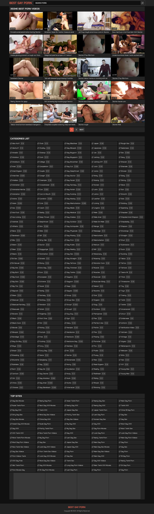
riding (98, 378)
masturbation (101, 240)
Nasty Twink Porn (100, 438)
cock (43, 157)
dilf (42, 235)
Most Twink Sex (127, 428)
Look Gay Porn (99, 433)
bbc (15, 240)
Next (82, 130)
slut (124, 189)
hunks (71, 383)
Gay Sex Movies (18, 401)
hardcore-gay (75, 341)
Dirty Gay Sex (17, 415)
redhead (99, 374)
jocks (98, 171)
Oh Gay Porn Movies (46, 470)
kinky (98, 176)
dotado (44, 258)
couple (44, 171)
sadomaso (127, 148)
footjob (44, 332)
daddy (44, 212)
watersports (128, 346)
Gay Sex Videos (18, 451)
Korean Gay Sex (100, 419)
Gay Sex (42, 442)
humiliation (73, 369)
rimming (99, 387)
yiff (124, 364)
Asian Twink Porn (73, 401)
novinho (99, 291)
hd (70, 351)
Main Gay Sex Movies (101, 447)
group (71, 295)
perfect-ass (101, 323)
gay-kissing (73, 199)
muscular (99, 277)
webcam (126, 351)
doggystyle (46, 249)
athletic (17, 226)
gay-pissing (73, 235)
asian (17, 203)
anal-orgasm (19, 171)
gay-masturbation (76, 203)
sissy (125, 176)
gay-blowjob (74, 148)
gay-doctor (73, 176)
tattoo (126, 263)
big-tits (17, 286)
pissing (99, 337)
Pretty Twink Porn (46, 428)
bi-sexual (18, 263)
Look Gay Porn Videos (129, 433)
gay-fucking (74, 194)
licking (99, 203)
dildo (43, 231)
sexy (125, 157)
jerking (99, 157)
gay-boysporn (74, 157)
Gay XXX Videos (100, 461)
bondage (18, 337)
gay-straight (74, 258)
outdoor (99, 309)
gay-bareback (47, 387)
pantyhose (100, 314)
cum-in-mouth (47, 194)
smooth (126, 194)
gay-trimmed (74, 268)
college (44, 162)
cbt (15, 378)
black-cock (18, 323)
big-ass (17, 268)
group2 (71, 309)
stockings (127, 231)
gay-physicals (74, 231)
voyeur (126, 341)
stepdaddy (127, 222)
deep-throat (46, 217)
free (43, 337)
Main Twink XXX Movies (102, 465)
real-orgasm (101, 364)
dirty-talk (45, 240)
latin (98, 189)
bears (16, 254)
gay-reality (73, 249)
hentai (71, 355)
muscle (99, 268)
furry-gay (45, 351)
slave (125, 185)
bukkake (17, 364)
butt (16, 369)
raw (98, 360)
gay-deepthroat (75, 171)
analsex (17, 180)
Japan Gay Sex (72, 410)
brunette (18, 360)
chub (43, 143)
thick (125, 277)
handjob (72, 327)
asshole (17, 222)
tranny (126, 295)
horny (71, 364)
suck (125, 249)
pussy (98, 355)
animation (18, 194)
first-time (45, 318)
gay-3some (46, 374)
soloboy (126, 203)
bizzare (17, 314)
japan (98, 143)
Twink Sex (70, 461)
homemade (73, 360)
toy (124, 286)
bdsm (16, 245)
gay (43, 364)
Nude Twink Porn (18, 405)
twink (125, 300)
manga (98, 226)
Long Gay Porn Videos (75, 465)
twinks (126, 304)
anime (17, 199)
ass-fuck (18, 212)
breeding (17, 355)
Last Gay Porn (72, 470)
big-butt (17, 272)
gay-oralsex (73, 217)
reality (99, 369)
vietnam (126, 332)
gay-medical (73, 212)
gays (71, 286)
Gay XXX (15, 428)
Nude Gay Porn (45, 424)
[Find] (142, 3)
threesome (127, 281)
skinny (126, 180)
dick (43, 226)
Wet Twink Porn (18, 465)
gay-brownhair (74, 162)
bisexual (17, 300)
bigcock (17, 291)
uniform (126, 323)
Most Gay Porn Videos (20, 442)
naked (98, 286)
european (45, 277)
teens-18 (126, 272)
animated (18, 185)
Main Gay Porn (99, 442)
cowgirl (44, 176)
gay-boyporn (74, 153)
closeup (44, 153)
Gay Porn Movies (100, 428)
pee (97, 318)
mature (99, 245)
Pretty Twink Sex (73, 415)
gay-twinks (74, 272)
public (98, 351)
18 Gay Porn (125, 456)
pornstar (99, 341)
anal (16, 166)
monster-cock (101, 263)
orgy (98, 304)
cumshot (45, 199)
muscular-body (102, 281)
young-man (127, 369)
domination (46, 254)
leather (99, 199)
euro (43, 272)
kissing (98, 180)
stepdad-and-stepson (132, 217)
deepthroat (46, 222)
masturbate (100, 235)
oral (98, 295)
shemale (126, 166)
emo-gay (45, 268)
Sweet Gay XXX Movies (21, 424)
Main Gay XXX (99, 456)
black (16, 318)
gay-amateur (47, 378)
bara (16, 231)
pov (97, 346)
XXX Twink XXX (18, 433)
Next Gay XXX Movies (47, 405)
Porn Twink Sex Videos (47, 451)
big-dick (18, 281)
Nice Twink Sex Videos (20, 447)
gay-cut (72, 166)
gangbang (45, 360)
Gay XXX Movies (45, 465)
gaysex (72, 291)
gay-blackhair (74, 143)
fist (43, 323)
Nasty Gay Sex (99, 401)
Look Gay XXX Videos (47, 447)
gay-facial (73, 180)
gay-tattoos (74, 263)
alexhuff (17, 148)
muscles (99, 272)
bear (16, 249)
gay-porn (73, 240)
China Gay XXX (45, 419)
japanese (100, 148)
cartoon (17, 374)
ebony (44, 263)
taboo (125, 258)
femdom (44, 304)
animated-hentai (21, 189)
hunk (71, 378)
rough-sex (127, 143)
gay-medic (73, 208)
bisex (16, 295)
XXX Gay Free (17, 461)
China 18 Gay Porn (127, 410)
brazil (16, 351)
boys (16, 346)
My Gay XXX (16, 410)
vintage (126, 337)
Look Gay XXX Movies (47, 456)
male (98, 212)
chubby (44, 148)
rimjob (98, 383)
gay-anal (45, 383)
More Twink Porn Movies (21, 438)
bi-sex (17, 258)
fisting (44, 327)
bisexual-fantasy (21, 304)
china (16, 383)
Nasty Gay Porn (45, 401)
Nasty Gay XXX (72, 405)
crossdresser (46, 185)
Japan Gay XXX (72, 447)
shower (126, 171)
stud (125, 240)
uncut (125, 314)
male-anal (99, 217)
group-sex (73, 300)
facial (44, 286)
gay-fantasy (74, 185)
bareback (18, 235)
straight (126, 235)
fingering (44, 314)
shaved (126, 162)
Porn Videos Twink (19, 456)
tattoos (126, 268)
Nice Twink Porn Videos (48, 433)
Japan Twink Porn (100, 410)
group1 (72, 304)
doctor (44, 245)
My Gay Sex (71, 428)
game (43, 355)
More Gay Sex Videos (47, 461)
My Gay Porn (44, 438)
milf (97, 249)
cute (43, 203)
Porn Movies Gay (18, 470)
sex (125, 153)
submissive (127, 245)
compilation (46, 166)
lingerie (99, 208)
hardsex (72, 346)
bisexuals (18, 309)
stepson (126, 226)
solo (125, 199)
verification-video (130, 327)
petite (98, 327)
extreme (44, 281)
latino (98, 194)
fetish (44, 309)
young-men (127, 374)
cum (43, 189)
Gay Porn (70, 451)
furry (43, 346)
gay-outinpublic (75, 226)
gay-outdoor (74, 222)
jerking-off (100, 162)
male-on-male (101, 222)
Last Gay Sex (72, 438)
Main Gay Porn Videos (129, 438)
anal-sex (18, 176)
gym (70, 318)
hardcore (73, 337)
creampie (45, 180)
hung (71, 374)
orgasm (99, 300)
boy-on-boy (19, 341)
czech (44, 208)
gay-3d (44, 369)
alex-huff (18, 143)
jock (98, 166)
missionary (100, 254)
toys (125, 291)
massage (99, 231)
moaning (99, 258)
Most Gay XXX (126, 424)
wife (125, 355)
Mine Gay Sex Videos (47, 415)
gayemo (72, 277)
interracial (73, 387)
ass (16, 208)
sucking (126, 254)
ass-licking (18, 217)
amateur (18, 157)
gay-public (73, 245)
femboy (44, 300)
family (44, 291)
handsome (73, 332)
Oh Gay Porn (125, 465)
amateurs (18, 162)
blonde (17, 327)
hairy (71, 323)
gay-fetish (73, 189)
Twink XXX (43, 410)
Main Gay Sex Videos (101, 451)
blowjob (17, 332)
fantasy (44, 295)
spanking (126, 208)
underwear (127, 318)
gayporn (72, 281)
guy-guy (72, 314)
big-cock (18, 277)
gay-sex (73, 254)
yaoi (125, 360)
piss (97, 332)
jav (97, 153)
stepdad (126, 212)
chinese (17, 387)
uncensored (127, 309)
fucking (44, 341)
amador (17, 153)
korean (99, 185)
